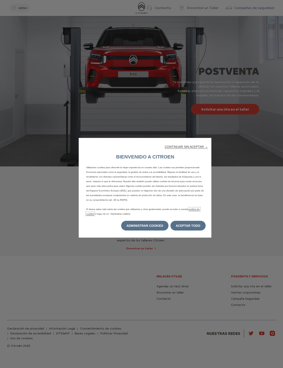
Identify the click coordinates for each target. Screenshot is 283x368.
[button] (186, 147)
